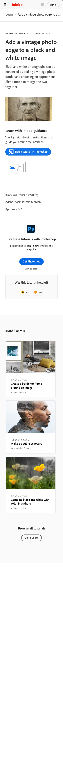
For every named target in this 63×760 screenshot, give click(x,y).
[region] (31, 368)
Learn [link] (9, 14)
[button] (43, 4)
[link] (9, 15)
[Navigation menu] (5, 4)
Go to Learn (31, 537)
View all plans (31, 268)
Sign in (53, 4)
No (40, 292)
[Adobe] (17, 4)
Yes (27, 292)
